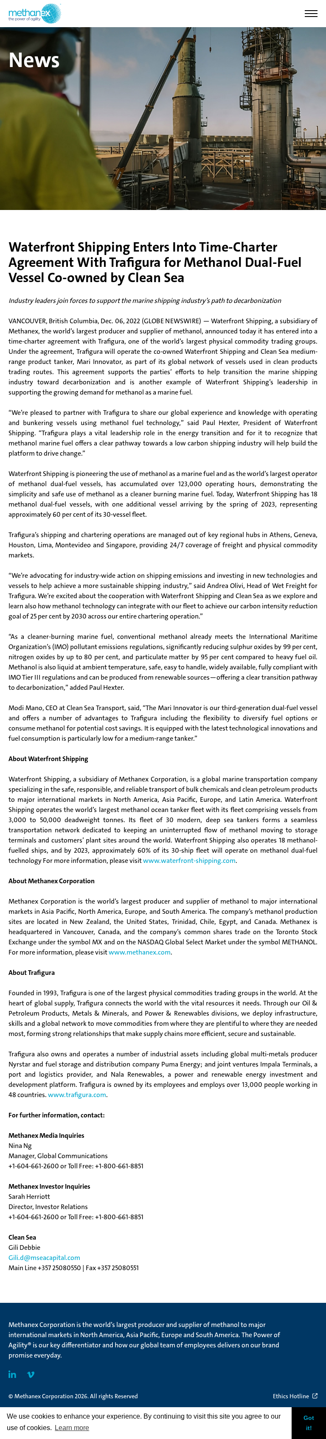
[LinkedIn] (12, 1374)
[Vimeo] (30, 1374)
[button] (311, 13)
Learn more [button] (72, 1427)
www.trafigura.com (77, 1094)
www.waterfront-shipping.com (189, 860)
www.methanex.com (140, 952)
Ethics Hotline (291, 1396)
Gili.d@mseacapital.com (44, 1257)
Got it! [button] (309, 1422)
